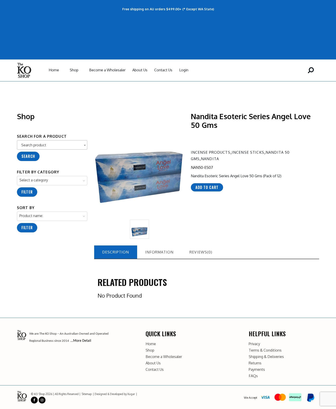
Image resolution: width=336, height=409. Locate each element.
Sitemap (87, 394)
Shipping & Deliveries (266, 356)
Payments (257, 369)
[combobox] (52, 145)
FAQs (253, 376)
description (115, 252)
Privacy (254, 344)
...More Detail (80, 341)
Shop (74, 70)
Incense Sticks (248, 152)
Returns (255, 363)
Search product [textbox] (33, 145)
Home (54, 70)
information (159, 252)
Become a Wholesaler (107, 70)
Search (28, 156)
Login (183, 70)
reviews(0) (200, 252)
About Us (139, 70)
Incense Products (210, 152)
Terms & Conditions (265, 350)
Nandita (210, 158)
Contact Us (163, 70)
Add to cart (207, 187)
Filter (27, 192)
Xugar (131, 394)
